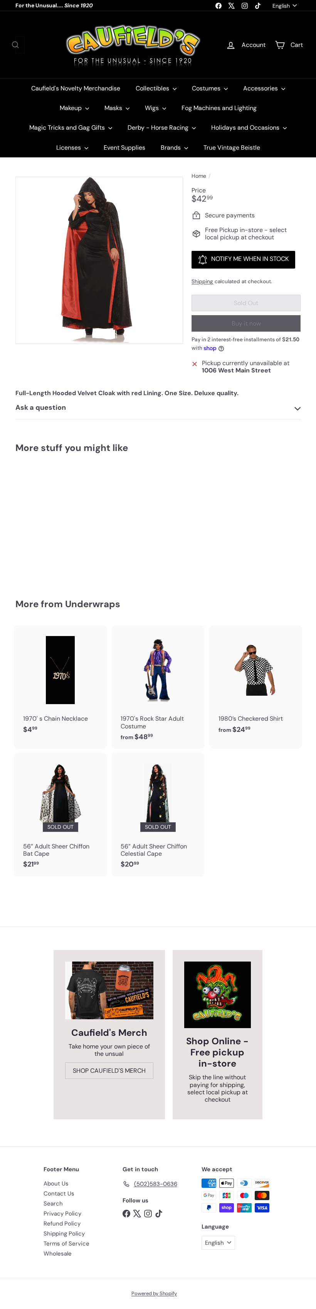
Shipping (202, 281)
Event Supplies (124, 148)
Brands (171, 148)
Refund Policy (62, 1223)
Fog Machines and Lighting (219, 108)
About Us (56, 1183)
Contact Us (59, 1193)
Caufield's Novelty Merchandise (75, 88)
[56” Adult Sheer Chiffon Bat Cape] (60, 814)
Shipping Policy (64, 1233)
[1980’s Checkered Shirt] (256, 683)
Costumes (207, 88)
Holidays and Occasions (246, 128)
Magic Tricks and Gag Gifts (67, 128)
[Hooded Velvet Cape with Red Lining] (36, 520)
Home (199, 176)
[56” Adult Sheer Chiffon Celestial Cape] (158, 814)
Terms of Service (66, 1243)
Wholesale (58, 1253)
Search (53, 1203)
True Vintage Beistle (231, 148)
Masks (114, 108)
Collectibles (153, 88)
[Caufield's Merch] (109, 991)
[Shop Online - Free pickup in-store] (217, 995)
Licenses (69, 148)
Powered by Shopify (154, 1293)
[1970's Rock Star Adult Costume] (158, 687)
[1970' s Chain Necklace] (60, 683)
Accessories (261, 88)
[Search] (15, 44)
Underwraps (92, 604)
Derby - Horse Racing (159, 128)
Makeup (71, 108)
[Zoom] (99, 260)
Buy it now (246, 323)
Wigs (152, 108)
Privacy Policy (62, 1213)
